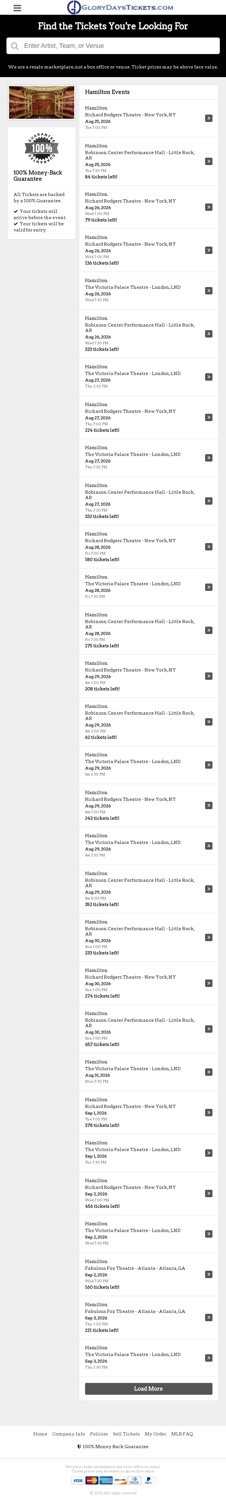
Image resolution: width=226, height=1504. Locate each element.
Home (40, 1434)
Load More (148, 1389)
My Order (155, 1434)
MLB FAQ (182, 1434)
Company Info (68, 1434)
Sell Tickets (126, 1434)
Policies (99, 1434)
